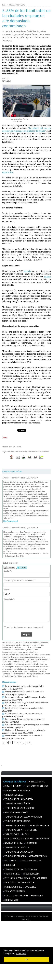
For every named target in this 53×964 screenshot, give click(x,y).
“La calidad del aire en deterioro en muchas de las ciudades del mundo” (26, 129)
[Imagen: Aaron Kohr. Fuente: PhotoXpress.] (26, 86)
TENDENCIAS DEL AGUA (15, 856)
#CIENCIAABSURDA (13, 887)
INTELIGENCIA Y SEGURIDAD (17, 878)
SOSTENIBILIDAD (12, 873)
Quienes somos (9, 927)
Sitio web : (7, 590)
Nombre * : (8, 571)
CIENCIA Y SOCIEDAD (17, 5)
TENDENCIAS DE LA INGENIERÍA (18, 799)
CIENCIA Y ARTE (11, 900)
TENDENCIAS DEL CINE (30, 860)
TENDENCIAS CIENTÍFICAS (36, 786)
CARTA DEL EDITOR (25, 882)
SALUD (14, 860)
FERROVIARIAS (42, 838)
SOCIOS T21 (9, 865)
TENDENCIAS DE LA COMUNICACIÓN (20, 869)
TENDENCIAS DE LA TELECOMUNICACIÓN (23, 816)
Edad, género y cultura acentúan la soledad (24, 708)
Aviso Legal (7, 931)
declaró (47, 276)
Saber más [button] (21, 953)
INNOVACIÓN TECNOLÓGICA (17, 790)
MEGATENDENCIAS (12, 786)
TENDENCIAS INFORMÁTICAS (17, 821)
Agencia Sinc (7, 172)
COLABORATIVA (39, 878)
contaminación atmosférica (38, 451)
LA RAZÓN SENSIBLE (39, 825)
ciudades (10, 451)
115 (28, 742)
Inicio (4, 5)
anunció (27, 271)
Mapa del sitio (8, 939)
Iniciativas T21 (36, 895)
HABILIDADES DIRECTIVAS (16, 812)
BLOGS (25, 834)
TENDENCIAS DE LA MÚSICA (16, 847)
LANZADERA (30, 887)
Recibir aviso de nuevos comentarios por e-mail (25, 627)
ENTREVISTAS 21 (11, 834)
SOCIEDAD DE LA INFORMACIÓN (18, 838)
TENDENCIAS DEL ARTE (15, 830)
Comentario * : (9, 599)
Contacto (6, 935)
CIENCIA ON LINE (37, 781)
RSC (6, 860)
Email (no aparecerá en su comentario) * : (19, 580)
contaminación (21, 451)
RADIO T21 (9, 882)
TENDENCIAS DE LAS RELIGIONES (19, 808)
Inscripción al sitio (10, 944)
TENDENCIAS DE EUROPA (15, 825)
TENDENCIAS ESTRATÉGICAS (17, 803)
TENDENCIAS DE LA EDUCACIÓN (18, 851)
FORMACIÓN (31, 843)
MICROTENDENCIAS (37, 856)
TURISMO (32, 830)
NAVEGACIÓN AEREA (13, 843)
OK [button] (26, 959)
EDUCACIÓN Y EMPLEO (14, 891)
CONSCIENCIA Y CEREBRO (16, 895)
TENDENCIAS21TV (31, 873)
